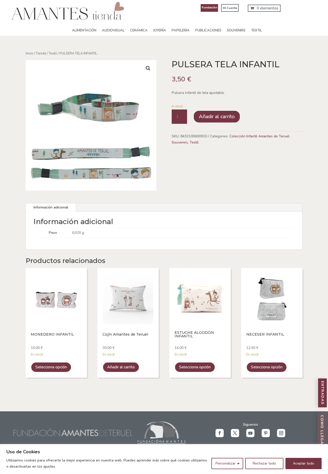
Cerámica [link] (139, 30)
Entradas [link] (322, 393)
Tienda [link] (41, 53)
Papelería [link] (181, 30)
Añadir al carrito (217, 116)
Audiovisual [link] (113, 30)
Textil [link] (256, 30)
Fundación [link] (209, 7)
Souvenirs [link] (236, 30)
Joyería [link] (159, 30)
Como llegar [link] (322, 431)
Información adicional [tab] (51, 207)
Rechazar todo (264, 463)
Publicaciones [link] (208, 30)
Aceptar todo (303, 463)
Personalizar (225, 463)
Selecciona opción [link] (51, 367)
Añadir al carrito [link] (121, 367)
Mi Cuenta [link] (230, 8)
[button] (220, 433)
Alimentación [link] (84, 30)
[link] (67, 23)
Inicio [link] (29, 53)
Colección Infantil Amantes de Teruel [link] (259, 136)
